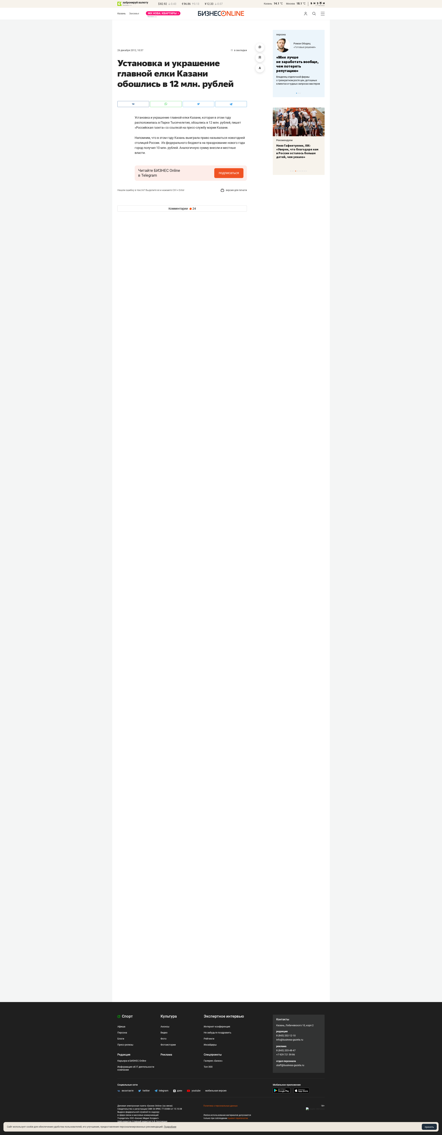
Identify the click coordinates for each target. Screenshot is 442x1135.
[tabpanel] (298, 62)
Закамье (134, 13)
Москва (290, 3)
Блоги (120, 1038)
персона (281, 34)
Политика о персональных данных (220, 1106)
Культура (169, 1016)
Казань (268, 3)
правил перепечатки (238, 1118)
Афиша (121, 1026)
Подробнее (170, 1126)
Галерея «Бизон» (213, 1060)
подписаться (229, 173)
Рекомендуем (284, 140)
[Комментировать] (260, 47)
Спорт (127, 1016)
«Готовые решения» (305, 47)
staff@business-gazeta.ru (290, 1065)
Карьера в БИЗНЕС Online (131, 1060)
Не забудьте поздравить (217, 1032)
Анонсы (165, 1026)
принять (429, 1127)
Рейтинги (209, 1038)
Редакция (123, 1054)
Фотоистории (168, 1044)
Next (321, 93)
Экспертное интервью (224, 1016)
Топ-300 (208, 1066)
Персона (122, 1032)
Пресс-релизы (125, 1044)
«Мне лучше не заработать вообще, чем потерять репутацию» (297, 64)
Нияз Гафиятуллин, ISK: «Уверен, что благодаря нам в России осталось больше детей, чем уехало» (297, 151)
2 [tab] (298, 93)
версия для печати (236, 190)
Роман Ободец (302, 43)
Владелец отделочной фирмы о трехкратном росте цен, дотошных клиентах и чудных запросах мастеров (298, 80)
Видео (164, 1032)
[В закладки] (260, 58)
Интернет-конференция (217, 1026)
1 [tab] (296, 93)
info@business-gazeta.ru (289, 1039)
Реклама (166, 1054)
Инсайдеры (210, 1044)
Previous (277, 93)
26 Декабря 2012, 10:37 (130, 50)
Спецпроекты (213, 1054)
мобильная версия (216, 1090)
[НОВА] (163, 14)
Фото (163, 1038)
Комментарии (182, 208)
